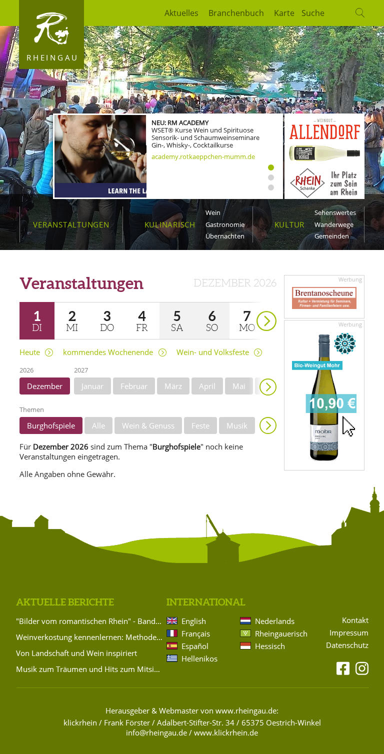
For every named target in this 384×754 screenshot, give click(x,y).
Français (196, 633)
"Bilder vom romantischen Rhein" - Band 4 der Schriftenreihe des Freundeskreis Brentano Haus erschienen (89, 621)
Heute (30, 352)
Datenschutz (347, 645)
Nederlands (274, 621)
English (194, 621)
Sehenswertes (335, 212)
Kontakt (355, 620)
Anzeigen (268, 425)
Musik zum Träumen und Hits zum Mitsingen (89, 669)
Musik (237, 425)
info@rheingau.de (156, 733)
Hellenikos (200, 659)
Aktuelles (181, 13)
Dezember (44, 386)
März (173, 386)
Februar (134, 386)
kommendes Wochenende (108, 352)
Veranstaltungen (71, 225)
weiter (249, 306)
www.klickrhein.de (226, 733)
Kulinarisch (170, 225)
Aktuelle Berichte (65, 602)
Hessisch (270, 646)
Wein (213, 212)
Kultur (289, 225)
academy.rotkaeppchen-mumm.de (203, 156)
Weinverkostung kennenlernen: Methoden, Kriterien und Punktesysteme (89, 637)
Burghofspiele (51, 425)
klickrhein (80, 723)
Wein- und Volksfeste (212, 352)
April (207, 386)
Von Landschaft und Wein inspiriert (76, 653)
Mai (239, 386)
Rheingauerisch (280, 633)
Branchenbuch (236, 13)
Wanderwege (334, 224)
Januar (93, 386)
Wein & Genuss (148, 425)
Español (195, 646)
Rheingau (52, 57)
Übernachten (225, 236)
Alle (98, 425)
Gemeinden (331, 236)
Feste (201, 425)
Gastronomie (225, 224)
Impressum (349, 633)
